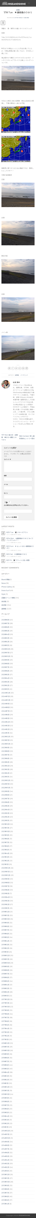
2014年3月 (5, 1163)
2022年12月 (5, 780)
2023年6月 (5, 758)
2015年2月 (5, 1123)
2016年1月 (5, 1083)
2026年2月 (5, 642)
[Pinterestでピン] (23, 368)
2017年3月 (5, 1032)
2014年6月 (5, 1153)
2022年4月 (5, 810)
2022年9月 (5, 791)
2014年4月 (5, 1160)
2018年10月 (5, 963)
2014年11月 (5, 1134)
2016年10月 (5, 1050)
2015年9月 (5, 1098)
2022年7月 (5, 799)
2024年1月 (5, 733)
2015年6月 (5, 1109)
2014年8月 (5, 1145)
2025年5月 (5, 674)
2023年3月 (5, 769)
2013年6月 (5, 1196)
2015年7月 (5, 1105)
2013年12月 (5, 1174)
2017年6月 (5, 1021)
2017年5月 (5, 1025)
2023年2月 (5, 773)
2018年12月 (5, 955)
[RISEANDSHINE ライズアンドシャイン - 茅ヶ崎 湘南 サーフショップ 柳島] (13, 3)
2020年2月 (5, 904)
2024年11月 (5, 696)
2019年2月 (5, 948)
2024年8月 (5, 707)
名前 (5, 475)
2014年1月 (5, 1171)
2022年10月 (5, 788)
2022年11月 (5, 784)
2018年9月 (5, 966)
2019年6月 (5, 934)
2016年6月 (5, 1065)
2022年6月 (5, 802)
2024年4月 (5, 722)
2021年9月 (5, 835)
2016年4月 (5, 1072)
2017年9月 (5, 1010)
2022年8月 (5, 795)
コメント (7, 459)
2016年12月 (5, 1043)
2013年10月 (5, 1182)
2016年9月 (5, 1054)
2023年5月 (5, 762)
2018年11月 (5, 959)
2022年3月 (5, 813)
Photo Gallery (6, 587)
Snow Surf (5, 590)
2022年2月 (5, 817)
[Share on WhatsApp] (9, 368)
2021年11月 (5, 828)
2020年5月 (5, 893)
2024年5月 (5, 718)
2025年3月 (5, 682)
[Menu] (29, 3)
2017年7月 (5, 1017)
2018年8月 (5, 970)
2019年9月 (5, 923)
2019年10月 (5, 919)
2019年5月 (5, 937)
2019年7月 (5, 930)
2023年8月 (5, 751)
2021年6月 (5, 846)
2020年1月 (5, 908)
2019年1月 (5, 952)
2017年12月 (5, 999)
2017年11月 (5, 1003)
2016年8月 (5, 1058)
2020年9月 (5, 879)
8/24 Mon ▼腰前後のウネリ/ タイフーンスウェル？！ (19, 539)
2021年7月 (5, 842)
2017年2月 (5, 1036)
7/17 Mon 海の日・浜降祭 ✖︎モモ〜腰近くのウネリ (9, 437)
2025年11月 (5, 653)
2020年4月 (5, 897)
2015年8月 (5, 1101)
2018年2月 (5, 992)
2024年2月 (5, 729)
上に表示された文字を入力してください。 (16, 505)
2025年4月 (5, 678)
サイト (6, 493)
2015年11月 (5, 1090)
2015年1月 (5, 1127)
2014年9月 (5, 1142)
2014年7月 (5, 1149)
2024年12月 (5, 693)
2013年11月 (5, 1178)
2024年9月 (5, 704)
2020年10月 (5, 875)
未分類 (3, 601)
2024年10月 (5, 700)
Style (3, 594)
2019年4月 (5, 941)
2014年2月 (5, 1167)
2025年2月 (5, 685)
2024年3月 (5, 726)
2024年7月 (5, 711)
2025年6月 (5, 671)
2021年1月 (5, 864)
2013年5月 (5, 1200)
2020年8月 (5, 883)
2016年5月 (5, 1069)
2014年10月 (5, 1138)
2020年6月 (5, 890)
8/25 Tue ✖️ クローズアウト (17, 532)
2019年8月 (5, 926)
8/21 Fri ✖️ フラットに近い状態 (17, 560)
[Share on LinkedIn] (26, 368)
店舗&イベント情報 (8, 598)
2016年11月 (5, 1047)
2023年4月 (5, 766)
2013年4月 (5, 1204)
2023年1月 (5, 777)
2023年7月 (5, 755)
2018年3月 (5, 988)
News (3, 583)
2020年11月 (5, 872)
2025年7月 (5, 667)
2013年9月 (5, 1185)
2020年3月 (5, 901)
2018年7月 (5, 974)
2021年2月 (5, 861)
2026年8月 (5, 620)
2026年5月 (5, 631)
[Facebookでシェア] (12, 368)
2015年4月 (5, 1116)
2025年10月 (5, 656)
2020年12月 (5, 868)
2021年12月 (5, 824)
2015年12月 (5, 1087)
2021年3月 (5, 857)
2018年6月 (5, 977)
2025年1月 (5, 689)
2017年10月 (5, 1007)
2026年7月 (5, 623)
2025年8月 (5, 664)
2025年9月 (5, 660)
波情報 (18, 10)
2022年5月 (5, 806)
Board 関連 (5, 579)
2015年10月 (5, 1094)
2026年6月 (5, 627)
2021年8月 (5, 839)
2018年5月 (5, 981)
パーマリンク (24, 375)
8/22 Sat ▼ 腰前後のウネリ (16, 554)
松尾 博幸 (26, 17)
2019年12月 (5, 912)
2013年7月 (5, 1193)
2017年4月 (5, 1028)
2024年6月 (5, 715)
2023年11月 (5, 740)
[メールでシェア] (19, 368)
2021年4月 (5, 853)
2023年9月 (5, 747)
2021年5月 (5, 850)
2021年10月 (5, 831)
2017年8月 (5, 1014)
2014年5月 (5, 1156)
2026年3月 (5, 638)
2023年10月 (5, 744)
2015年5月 (5, 1112)
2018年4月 (5, 985)
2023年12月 (5, 737)
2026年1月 (5, 645)
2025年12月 (5, 649)
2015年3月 (5, 1120)
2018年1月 (5, 996)
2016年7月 (5, 1061)
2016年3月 (5, 1076)
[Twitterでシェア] (16, 368)
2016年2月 (5, 1080)
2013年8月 (5, 1189)
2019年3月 (5, 945)
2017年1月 (5, 1039)
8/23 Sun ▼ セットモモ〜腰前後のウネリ (20, 547)
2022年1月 (5, 820)
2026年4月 (5, 634)
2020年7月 (5, 886)
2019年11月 (5, 915)
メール (6, 484)
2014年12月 (5, 1131)
